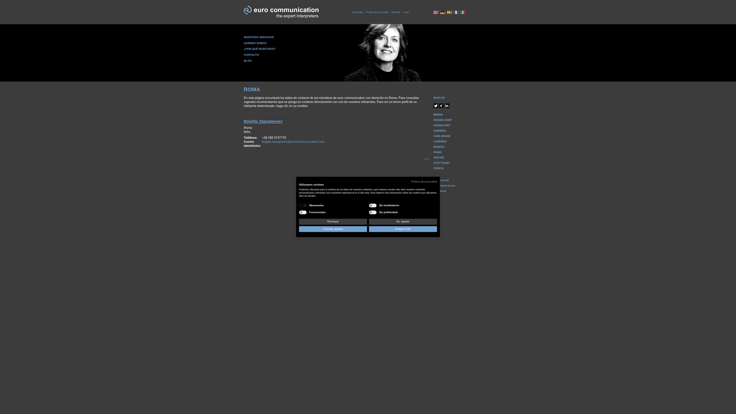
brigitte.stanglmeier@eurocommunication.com (293, 141)
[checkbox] (303, 205)
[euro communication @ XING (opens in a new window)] (441, 106)
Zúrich (439, 168)
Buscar (439, 97)
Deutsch (442, 12)
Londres (440, 141)
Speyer (439, 157)
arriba (426, 159)
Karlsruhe (442, 136)
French (456, 12)
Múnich (439, 146)
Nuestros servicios (259, 37)
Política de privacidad (377, 12)
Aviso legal (357, 12)
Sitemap (396, 12)
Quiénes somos (255, 43)
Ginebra (440, 130)
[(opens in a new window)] (447, 106)
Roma (438, 152)
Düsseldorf (443, 120)
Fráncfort (442, 125)
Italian (462, 12)
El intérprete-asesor (444, 185)
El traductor (440, 191)
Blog (248, 60)
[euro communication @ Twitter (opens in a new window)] (436, 106)
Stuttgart (442, 162)
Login (406, 12)
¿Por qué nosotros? (260, 48)
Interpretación (441, 180)
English (436, 12)
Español (449, 12)
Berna (438, 114)
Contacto (251, 54)
